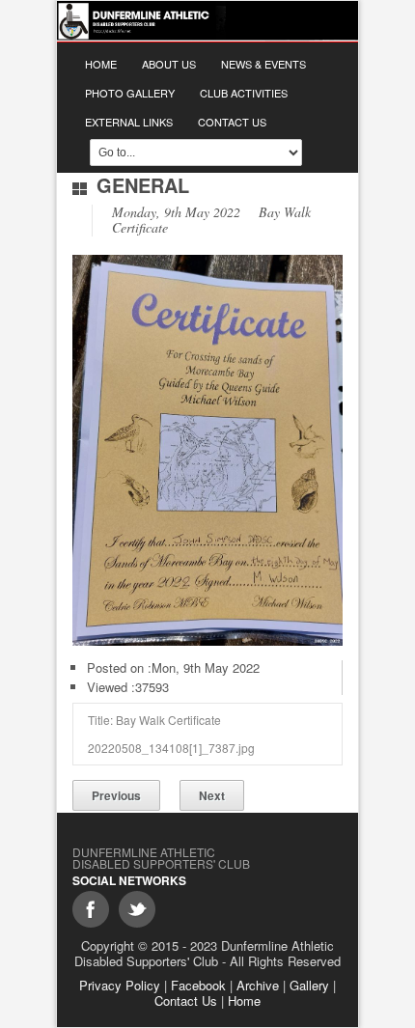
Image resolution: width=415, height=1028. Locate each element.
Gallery (309, 985)
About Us (169, 63)
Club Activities (244, 92)
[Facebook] (90, 909)
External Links (129, 121)
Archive (257, 985)
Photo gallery (130, 92)
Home (101, 63)
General (143, 185)
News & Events (263, 63)
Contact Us (232, 121)
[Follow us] (137, 909)
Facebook (198, 985)
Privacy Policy (119, 985)
